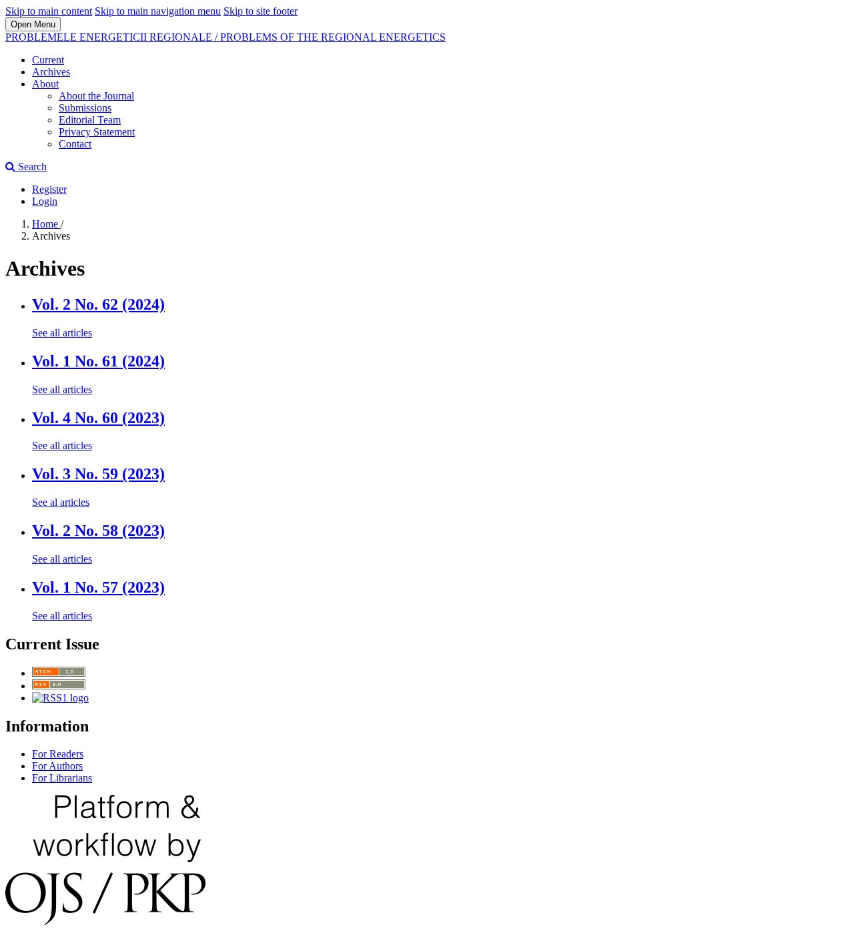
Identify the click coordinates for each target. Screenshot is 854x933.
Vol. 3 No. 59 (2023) (98, 474)
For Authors (57, 765)
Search (31, 166)
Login (44, 201)
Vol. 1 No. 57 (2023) (98, 587)
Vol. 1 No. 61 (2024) (98, 361)
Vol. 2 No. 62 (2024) (98, 304)
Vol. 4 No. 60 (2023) (98, 417)
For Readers (57, 753)
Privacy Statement (97, 131)
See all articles (62, 332)
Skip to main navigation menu (158, 11)
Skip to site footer (261, 11)
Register (49, 189)
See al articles (60, 502)
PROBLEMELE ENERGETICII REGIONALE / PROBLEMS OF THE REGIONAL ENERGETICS (225, 37)
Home (46, 224)
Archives (51, 71)
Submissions (85, 107)
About (45, 83)
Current (48, 59)
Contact (75, 143)
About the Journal (96, 95)
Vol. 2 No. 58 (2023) (98, 530)
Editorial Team (90, 119)
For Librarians (62, 778)
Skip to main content (48, 11)
